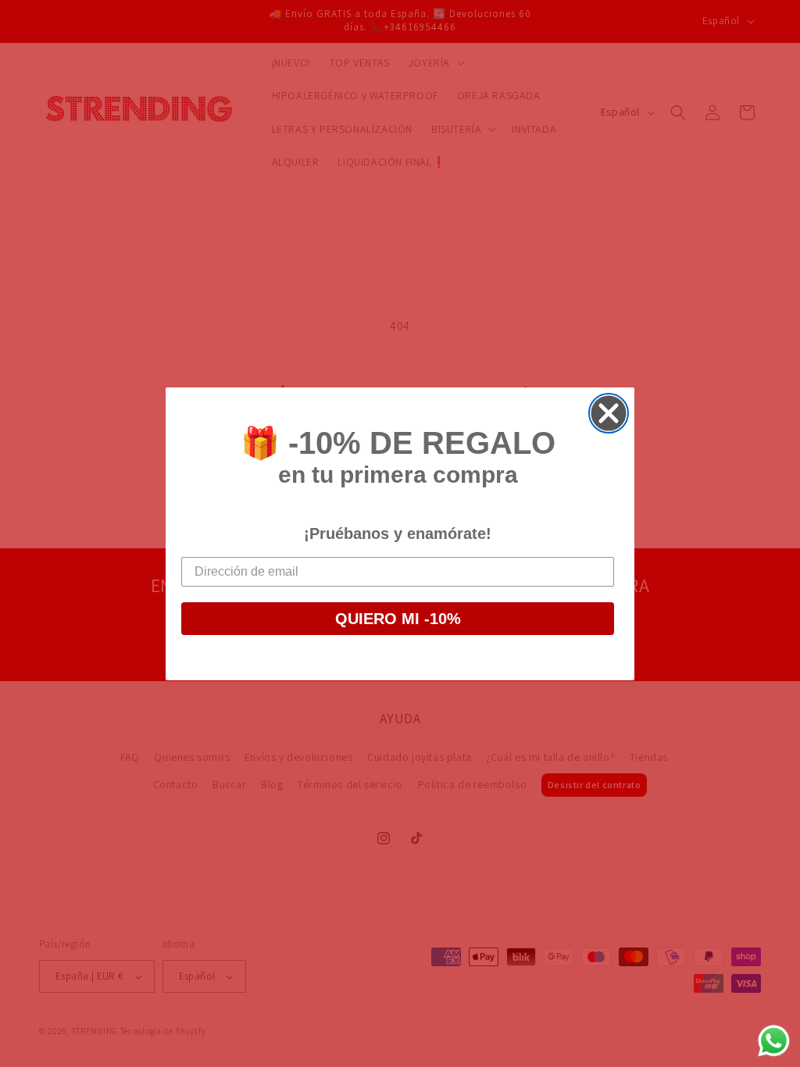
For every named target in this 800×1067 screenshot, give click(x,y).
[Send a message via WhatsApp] (773, 1040)
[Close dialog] (608, 413)
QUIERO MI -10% (398, 618)
